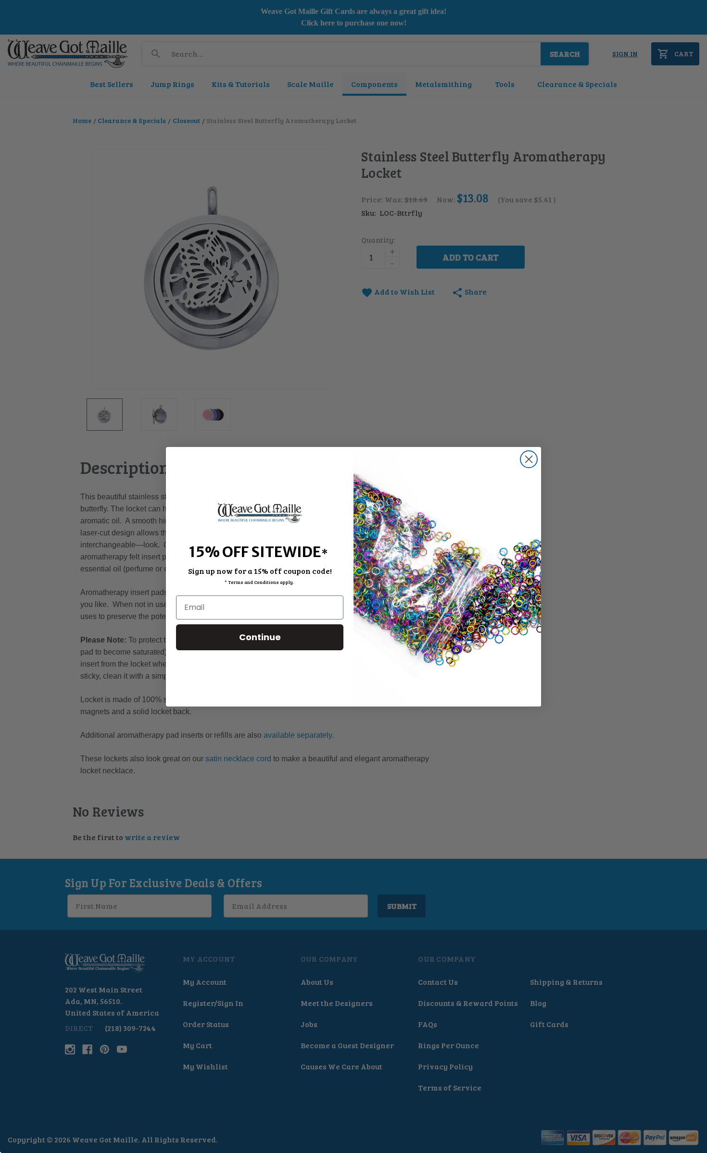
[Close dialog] (528, 459)
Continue (260, 637)
